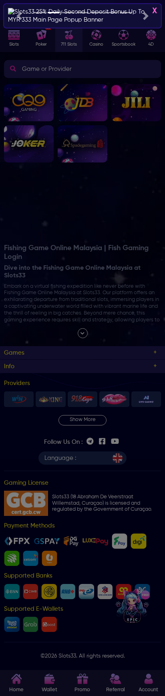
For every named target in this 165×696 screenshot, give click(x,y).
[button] (19, 16)
